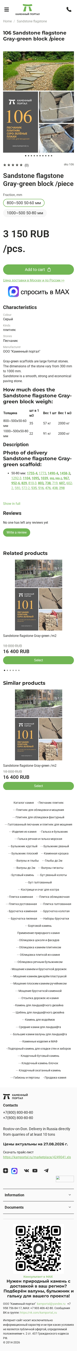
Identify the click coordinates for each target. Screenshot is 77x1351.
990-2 (58, 478)
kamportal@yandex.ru (51, 1304)
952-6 (15, 483)
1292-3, (16, 478)
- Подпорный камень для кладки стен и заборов (38, 1048)
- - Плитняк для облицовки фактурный (38, 817)
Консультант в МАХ (38, 1276)
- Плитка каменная (20, 896)
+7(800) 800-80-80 (18, 1112)
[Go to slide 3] (31, 155)
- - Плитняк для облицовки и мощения (38, 810)
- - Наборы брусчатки (54, 918)
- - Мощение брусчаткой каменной (39, 991)
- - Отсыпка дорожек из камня (38, 998)
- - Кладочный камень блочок (38, 1063)
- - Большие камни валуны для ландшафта (38, 1034)
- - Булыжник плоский (23, 853)
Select (38, 660)
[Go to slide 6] (40, 155)
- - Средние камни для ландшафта (38, 1027)
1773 (42, 473)
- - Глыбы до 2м (52, 860)
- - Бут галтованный (38, 882)
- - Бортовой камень (38, 925)
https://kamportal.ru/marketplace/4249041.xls (37, 1157)
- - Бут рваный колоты (52, 875)
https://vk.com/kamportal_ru (38, 1312)
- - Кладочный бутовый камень (38, 1055)
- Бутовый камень (22, 875)
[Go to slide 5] (37, 155)
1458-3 (65, 473)
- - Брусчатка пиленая (22, 918)
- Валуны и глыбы (27, 860)
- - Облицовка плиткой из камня (38, 954)
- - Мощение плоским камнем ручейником (38, 983)
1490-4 (53, 473)
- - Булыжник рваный (55, 846)
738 (48, 483)
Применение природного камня (38, 933)
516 (41, 488)
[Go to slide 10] (51, 155)
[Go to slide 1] (25, 155)
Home (7, 21)
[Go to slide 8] (45, 155)
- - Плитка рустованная (21, 904)
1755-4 (32, 473)
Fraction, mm (12, 195)
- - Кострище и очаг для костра (38, 889)
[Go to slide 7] (43, 155)
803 (41, 483)
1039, (45, 478)
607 (62, 483)
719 (55, 483)
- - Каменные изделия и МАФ (38, 1041)
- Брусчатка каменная (22, 911)
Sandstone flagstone (32, 21)
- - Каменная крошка (55, 853)
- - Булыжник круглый (22, 846)
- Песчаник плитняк (50, 802)
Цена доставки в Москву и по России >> (33, 280)
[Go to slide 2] (28, 155)
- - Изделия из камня (23, 831)
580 (17, 488)
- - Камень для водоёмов (38, 1019)
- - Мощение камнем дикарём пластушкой (38, 976)
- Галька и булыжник (54, 831)
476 (48, 488)
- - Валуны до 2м (24, 867)
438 (55, 488)
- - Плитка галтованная (55, 904)
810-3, (32, 483)
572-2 (26, 488)
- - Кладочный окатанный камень (38, 1070)
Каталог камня (24, 802)
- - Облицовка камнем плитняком (38, 947)
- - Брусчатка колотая (55, 911)
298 (62, 488)
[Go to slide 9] (48, 155)
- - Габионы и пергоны (25, 1077)
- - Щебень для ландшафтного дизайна (38, 1012)
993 (52, 478)
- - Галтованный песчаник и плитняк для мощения (38, 824)
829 (24, 483)
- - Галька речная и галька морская (38, 838)
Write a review (17, 532)
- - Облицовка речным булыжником (38, 962)
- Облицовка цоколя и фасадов (38, 940)
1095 (35, 478)
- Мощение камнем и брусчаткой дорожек (38, 969)
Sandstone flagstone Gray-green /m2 (29, 636)
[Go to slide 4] (34, 155)
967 (66, 478)
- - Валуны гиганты (50, 867)
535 (34, 488)
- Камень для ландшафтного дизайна (38, 1005)
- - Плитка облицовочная (53, 896)
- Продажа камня (54, 1077)
